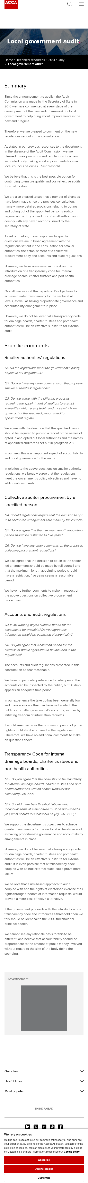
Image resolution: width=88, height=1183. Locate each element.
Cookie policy (72, 1151)
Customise (44, 1178)
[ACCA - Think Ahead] (11, 8)
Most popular (14, 1091)
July (61, 60)
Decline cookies (44, 1169)
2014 (51, 60)
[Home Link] (44, 1109)
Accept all (44, 1160)
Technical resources (31, 60)
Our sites (11, 1071)
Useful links (13, 1081)
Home (9, 60)
